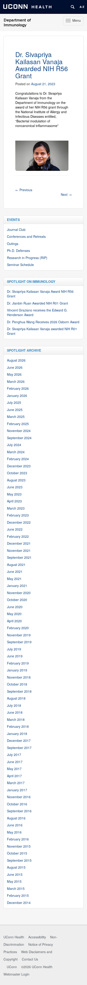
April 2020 (14, 621)
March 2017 (16, 782)
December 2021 (19, 543)
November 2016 (19, 797)
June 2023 (15, 487)
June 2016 (15, 825)
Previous (23, 189)
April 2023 (14, 501)
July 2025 (14, 402)
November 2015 (19, 846)
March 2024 (16, 452)
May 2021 (14, 578)
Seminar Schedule (20, 264)
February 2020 (18, 627)
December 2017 (19, 740)
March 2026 (16, 381)
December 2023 (19, 466)
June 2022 (15, 529)
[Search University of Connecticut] (72, 7)
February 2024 (18, 458)
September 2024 (19, 437)
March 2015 (16, 888)
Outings (12, 243)
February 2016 (18, 839)
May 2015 (14, 881)
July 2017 (14, 754)
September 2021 (19, 557)
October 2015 (17, 853)
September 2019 (19, 642)
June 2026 (15, 367)
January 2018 (17, 733)
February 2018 (18, 726)
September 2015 (19, 860)
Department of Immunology (17, 22)
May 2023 (14, 494)
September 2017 (19, 747)
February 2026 (18, 388)
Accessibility (37, 937)
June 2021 (15, 571)
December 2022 (19, 522)
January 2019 (17, 670)
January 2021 (17, 585)
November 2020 (19, 592)
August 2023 (16, 480)
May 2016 (14, 832)
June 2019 (15, 656)
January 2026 (17, 395)
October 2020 (17, 599)
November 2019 (19, 635)
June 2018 (15, 712)
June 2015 (15, 874)
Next (66, 194)
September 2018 (19, 691)
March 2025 (16, 416)
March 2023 (16, 508)
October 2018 (17, 684)
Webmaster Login (16, 974)
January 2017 (17, 790)
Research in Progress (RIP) (27, 257)
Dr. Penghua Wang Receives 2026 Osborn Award (43, 322)
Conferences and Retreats (26, 236)
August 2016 (16, 818)
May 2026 (14, 374)
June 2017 (15, 761)
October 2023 (17, 473)
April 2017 (14, 775)
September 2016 (19, 811)
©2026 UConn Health (36, 966)
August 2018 (16, 698)
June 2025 (15, 409)
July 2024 (14, 444)
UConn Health (13, 937)
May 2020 (14, 613)
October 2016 (17, 804)
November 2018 (19, 677)
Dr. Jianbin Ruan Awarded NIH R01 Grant (37, 303)
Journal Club (16, 229)
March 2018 (16, 719)
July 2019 (14, 649)
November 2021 (19, 550)
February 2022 (18, 536)
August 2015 (16, 867)
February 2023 (18, 515)
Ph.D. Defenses (18, 250)
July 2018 (14, 705)
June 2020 (15, 606)
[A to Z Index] (82, 7)
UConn (12, 966)
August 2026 (16, 360)
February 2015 (18, 895)
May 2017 (14, 768)
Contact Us (30, 959)
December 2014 (19, 902)
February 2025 (18, 423)
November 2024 (19, 430)
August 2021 (16, 564)
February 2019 (18, 663)
